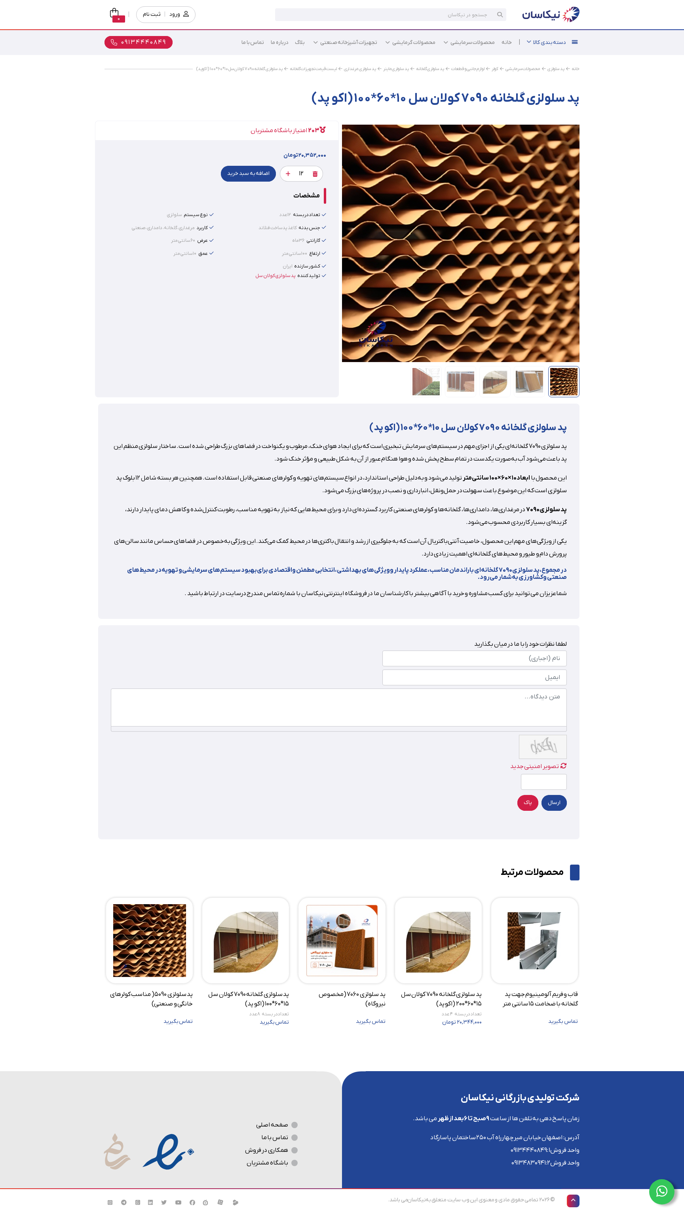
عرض (202, 240)
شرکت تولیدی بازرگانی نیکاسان (520, 1098)
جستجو (500, 14)
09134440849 (529, 1150)
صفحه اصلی (272, 1125)
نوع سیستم (196, 215)
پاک (528, 802)
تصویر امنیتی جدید (534, 766)
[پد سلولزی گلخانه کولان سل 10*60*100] (461, 243)
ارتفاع (314, 253)
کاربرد (202, 228)
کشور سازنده (307, 266)
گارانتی (313, 240)
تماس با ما (274, 1138)
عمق (203, 253)
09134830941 (528, 1163)
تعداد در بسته (306, 215)
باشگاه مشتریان (267, 1163)
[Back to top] (573, 1201)
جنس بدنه (309, 228)
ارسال (554, 802)
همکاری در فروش (266, 1150)
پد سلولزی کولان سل (275, 276)
